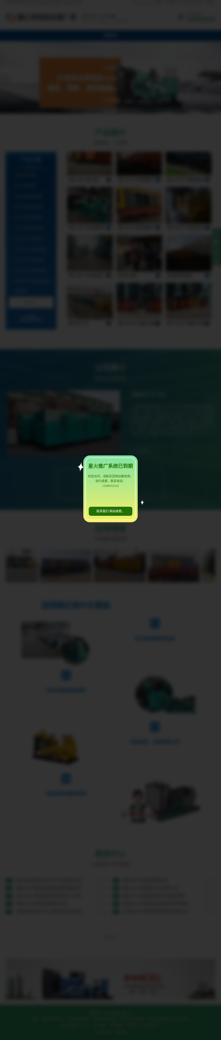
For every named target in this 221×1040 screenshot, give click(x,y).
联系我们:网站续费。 (110, 511)
